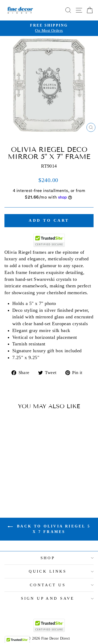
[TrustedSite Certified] (49, 240)
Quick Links (48, 571)
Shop (48, 558)
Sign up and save (47, 598)
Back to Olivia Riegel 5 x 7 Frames (52, 529)
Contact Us (48, 585)
